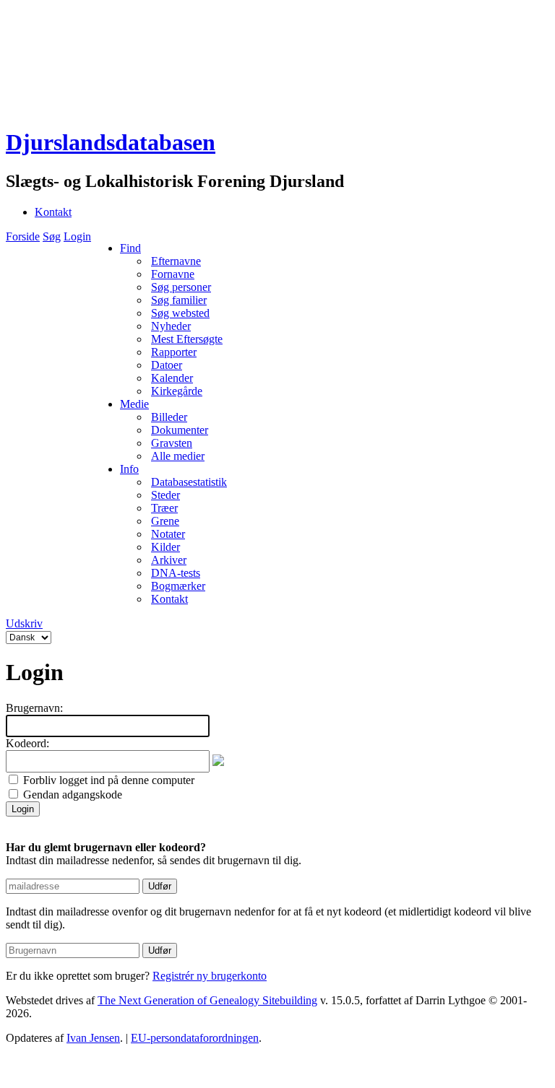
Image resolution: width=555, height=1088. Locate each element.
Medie (134, 404)
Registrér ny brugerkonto (209, 976)
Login (77, 236)
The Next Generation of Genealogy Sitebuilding (207, 1000)
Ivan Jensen (93, 1038)
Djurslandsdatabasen (110, 142)
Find (130, 248)
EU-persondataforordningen (195, 1038)
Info (129, 469)
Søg (52, 236)
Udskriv (24, 623)
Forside (23, 236)
